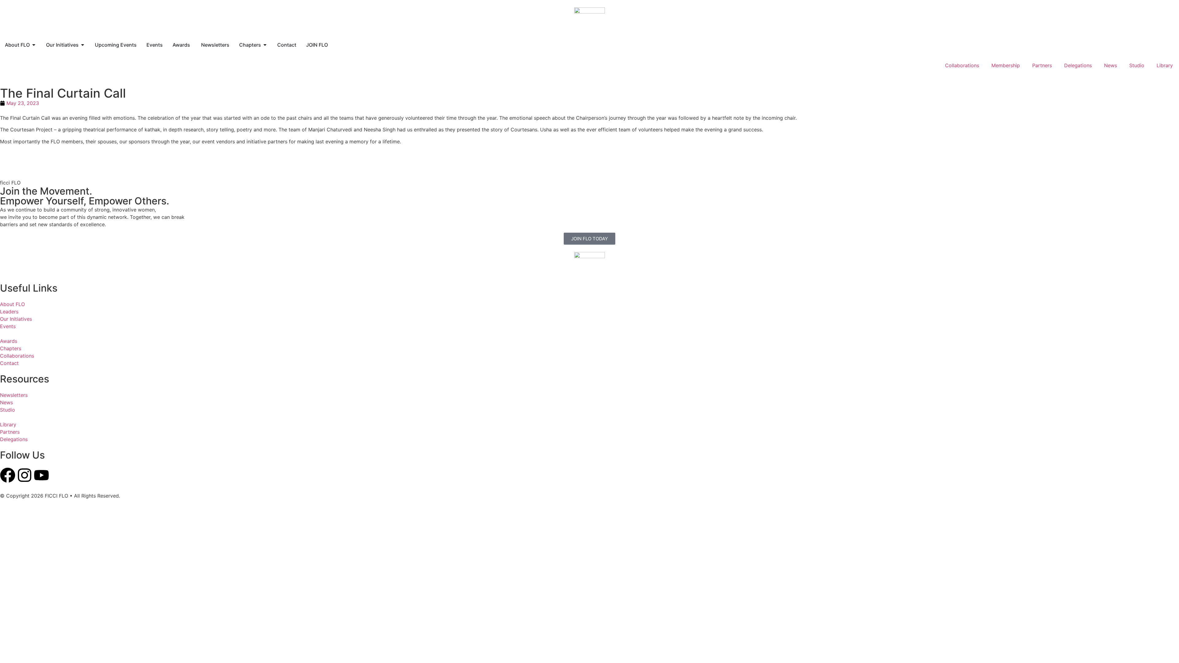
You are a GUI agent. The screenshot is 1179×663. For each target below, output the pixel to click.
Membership (1005, 65)
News (1110, 65)
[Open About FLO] (33, 44)
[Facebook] (7, 475)
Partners (1042, 65)
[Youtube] (41, 475)
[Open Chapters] (265, 44)
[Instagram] (24, 475)
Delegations (1078, 65)
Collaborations (962, 65)
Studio (1136, 65)
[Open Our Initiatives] (82, 44)
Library (1165, 65)
